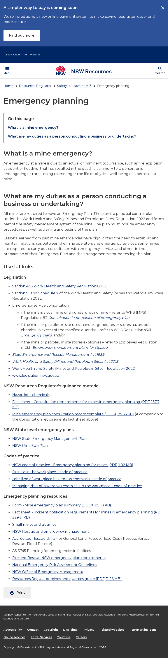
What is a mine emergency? (33, 128)
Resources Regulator (35, 86)
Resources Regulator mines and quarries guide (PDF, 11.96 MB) (67, 579)
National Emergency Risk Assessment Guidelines (54, 565)
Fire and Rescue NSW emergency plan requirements (58, 558)
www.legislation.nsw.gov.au (35, 375)
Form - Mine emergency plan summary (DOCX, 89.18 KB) (61, 505)
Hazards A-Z (82, 86)
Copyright (51, 629)
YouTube (63, 637)
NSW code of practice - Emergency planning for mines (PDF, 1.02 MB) (72, 465)
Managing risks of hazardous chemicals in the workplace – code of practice (77, 486)
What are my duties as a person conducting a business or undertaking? (72, 136)
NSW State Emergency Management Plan (49, 439)
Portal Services (41, 637)
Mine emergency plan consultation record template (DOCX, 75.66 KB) (73, 414)
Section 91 (21, 293)
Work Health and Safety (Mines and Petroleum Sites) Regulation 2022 (73, 368)
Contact (32, 629)
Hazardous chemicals (30, 395)
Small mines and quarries (34, 524)
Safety (62, 86)
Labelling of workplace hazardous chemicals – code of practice (66, 479)
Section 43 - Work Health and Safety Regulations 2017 (59, 286)
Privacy (89, 629)
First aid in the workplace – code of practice (50, 472)
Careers (81, 637)
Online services (14, 637)
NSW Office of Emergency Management (47, 572)
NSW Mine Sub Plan (30, 446)
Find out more (22, 35)
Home (8, 86)
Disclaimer (71, 629)
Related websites (112, 629)
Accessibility (13, 629)
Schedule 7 (48, 293)
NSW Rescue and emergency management (50, 531)
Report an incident (143, 629)
